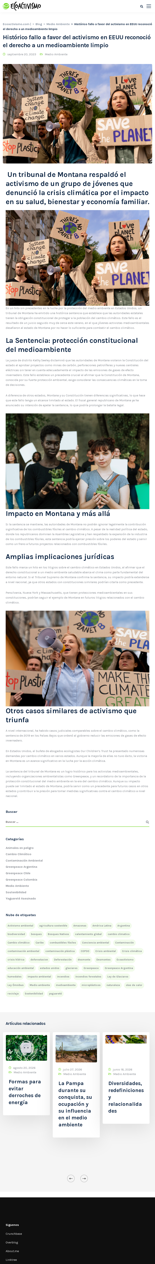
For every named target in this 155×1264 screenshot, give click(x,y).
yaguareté (55, 993)
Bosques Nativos (58, 934)
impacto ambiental (39, 976)
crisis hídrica (16, 959)
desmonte (84, 959)
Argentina (123, 925)
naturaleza (113, 985)
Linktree (11, 1260)
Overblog (12, 1242)
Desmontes (103, 959)
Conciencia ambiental (95, 942)
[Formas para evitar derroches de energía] (26, 1047)
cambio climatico (118, 934)
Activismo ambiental (20, 925)
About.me (12, 1251)
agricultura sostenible (53, 925)
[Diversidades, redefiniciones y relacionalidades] (126, 1048)
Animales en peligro (20, 848)
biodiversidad (16, 934)
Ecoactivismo (125, 959)
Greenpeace (91, 968)
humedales (15, 976)
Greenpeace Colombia (21, 879)
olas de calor (134, 985)
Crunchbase (14, 1233)
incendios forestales (88, 976)
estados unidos (49, 968)
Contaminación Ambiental (24, 860)
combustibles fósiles (63, 942)
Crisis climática (132, 951)
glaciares (71, 968)
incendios (63, 976)
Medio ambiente (40, 985)
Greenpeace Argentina (21, 867)
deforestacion (39, 959)
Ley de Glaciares (117, 976)
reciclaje (13, 993)
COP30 (85, 951)
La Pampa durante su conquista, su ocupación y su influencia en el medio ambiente (75, 1104)
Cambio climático (18, 942)
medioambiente (66, 985)
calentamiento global (88, 934)
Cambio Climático (18, 854)
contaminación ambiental (23, 951)
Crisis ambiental (105, 951)
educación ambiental (21, 968)
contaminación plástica (60, 951)
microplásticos (91, 985)
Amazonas (79, 925)
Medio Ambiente (56, 54)
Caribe (40, 942)
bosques (36, 934)
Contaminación (124, 942)
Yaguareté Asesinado (21, 898)
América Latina (101, 925)
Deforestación (63, 959)
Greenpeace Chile (18, 873)
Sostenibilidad (16, 892)
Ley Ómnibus (16, 985)
